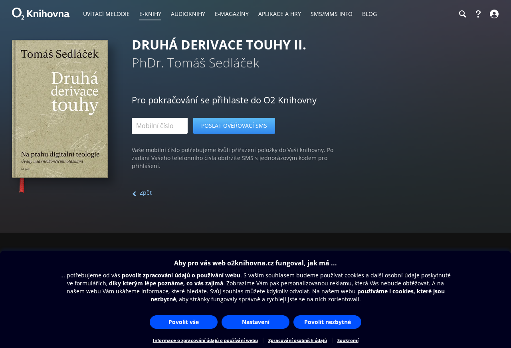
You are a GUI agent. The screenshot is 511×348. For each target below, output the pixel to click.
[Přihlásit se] (493, 14)
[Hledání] (462, 14)
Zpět (146, 192)
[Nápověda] (478, 14)
